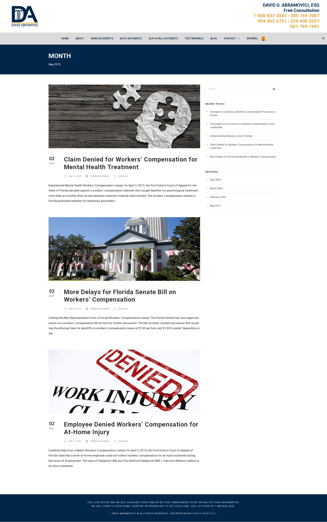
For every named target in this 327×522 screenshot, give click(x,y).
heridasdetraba (99, 176)
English (123, 176)
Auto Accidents (131, 38)
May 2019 (215, 205)
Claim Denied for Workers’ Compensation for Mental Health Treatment (131, 163)
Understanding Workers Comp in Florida (231, 136)
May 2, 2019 (75, 176)
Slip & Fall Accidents (163, 38)
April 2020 (215, 179)
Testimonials (194, 38)
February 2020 (217, 197)
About (80, 38)
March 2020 (216, 188)
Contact (230, 38)
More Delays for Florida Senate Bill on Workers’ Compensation (120, 295)
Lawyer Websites (203, 513)
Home (65, 38)
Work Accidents (102, 38)
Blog (214, 38)
